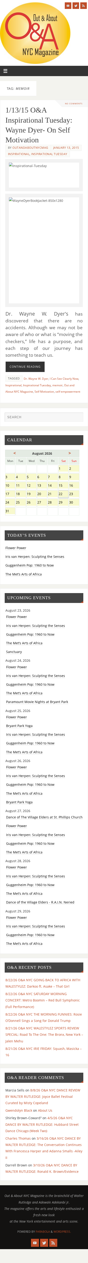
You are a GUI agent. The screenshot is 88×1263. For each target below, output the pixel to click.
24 (10, 502)
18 (21, 494)
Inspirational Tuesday (49, 154)
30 (74, 502)
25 (21, 502)
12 (31, 486)
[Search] (77, 418)
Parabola (43, 1232)
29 (63, 502)
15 (63, 486)
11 (21, 486)
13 (42, 486)
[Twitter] (76, 5)
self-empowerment (67, 392)
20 (42, 494)
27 (42, 502)
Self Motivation (44, 392)
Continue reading (25, 366)
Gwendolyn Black (18, 1110)
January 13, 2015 (66, 148)
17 (10, 494)
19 (31, 494)
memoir (57, 385)
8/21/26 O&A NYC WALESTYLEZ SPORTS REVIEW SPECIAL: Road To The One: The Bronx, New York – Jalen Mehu (44, 1034)
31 (10, 511)
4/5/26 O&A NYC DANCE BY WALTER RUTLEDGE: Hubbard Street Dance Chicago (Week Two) (42, 1124)
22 (63, 494)
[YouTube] (68, 5)
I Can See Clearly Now (64, 379)
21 (52, 494)
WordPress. (62, 1232)
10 (10, 486)
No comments (74, 103)
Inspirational (19, 154)
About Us (45, 1110)
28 (52, 502)
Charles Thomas (18, 1138)
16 (74, 486)
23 (74, 494)
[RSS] (83, 5)
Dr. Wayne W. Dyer (36, 379)
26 (31, 502)
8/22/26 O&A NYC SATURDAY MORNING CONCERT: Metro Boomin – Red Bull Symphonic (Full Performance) (42, 1000)
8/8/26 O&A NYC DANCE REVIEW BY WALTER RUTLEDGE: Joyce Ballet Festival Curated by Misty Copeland (42, 1096)
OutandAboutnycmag (30, 148)
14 (52, 486)
